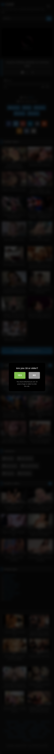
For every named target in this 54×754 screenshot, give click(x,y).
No (34, 375)
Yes (20, 375)
